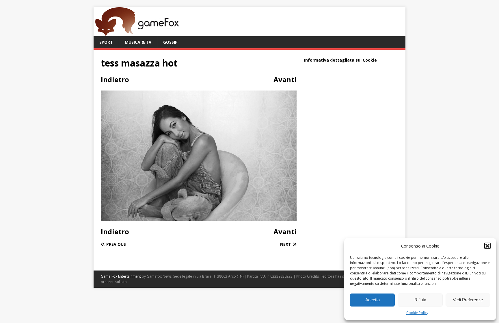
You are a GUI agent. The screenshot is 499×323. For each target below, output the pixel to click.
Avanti (285, 79)
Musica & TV (138, 42)
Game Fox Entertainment (121, 276)
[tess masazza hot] (199, 217)
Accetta (372, 299)
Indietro (115, 79)
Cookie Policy (417, 312)
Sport (106, 42)
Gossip (170, 42)
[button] (487, 246)
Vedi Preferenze (468, 299)
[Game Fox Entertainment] (137, 33)
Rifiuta (420, 299)
